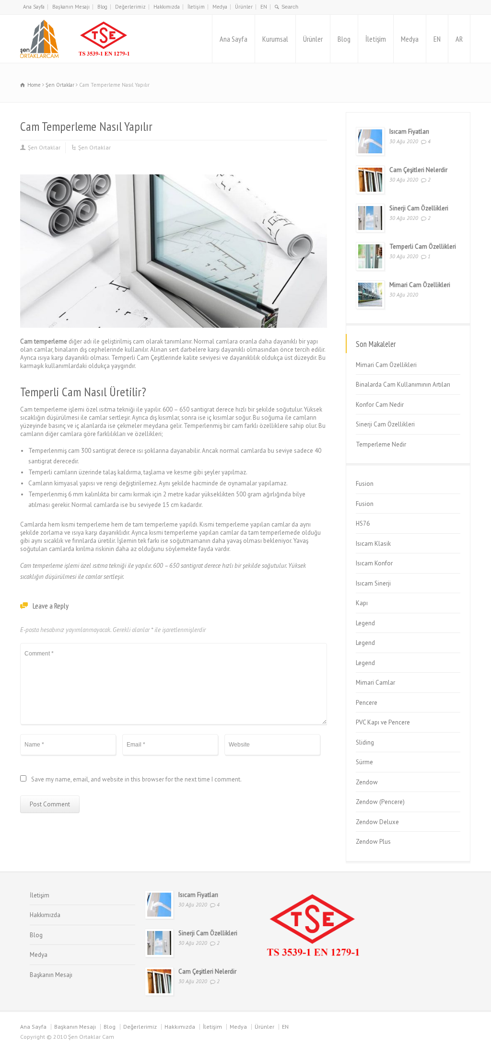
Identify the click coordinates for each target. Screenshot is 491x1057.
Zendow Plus (373, 842)
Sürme (364, 762)
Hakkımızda (166, 6)
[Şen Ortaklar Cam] (76, 39)
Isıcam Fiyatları (409, 131)
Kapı (362, 603)
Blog (102, 6)
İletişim (196, 6)
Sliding (365, 742)
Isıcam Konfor (374, 563)
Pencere (366, 703)
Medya (219, 6)
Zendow (367, 782)
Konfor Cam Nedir (380, 405)
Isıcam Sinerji (373, 583)
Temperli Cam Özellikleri (422, 246)
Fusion (365, 484)
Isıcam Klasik (373, 544)
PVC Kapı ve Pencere (383, 722)
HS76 (363, 523)
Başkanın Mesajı (71, 6)
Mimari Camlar (375, 682)
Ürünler (244, 6)
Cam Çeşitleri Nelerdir (418, 170)
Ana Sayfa (34, 6)
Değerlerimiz (130, 6)
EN (263, 6)
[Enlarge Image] (173, 174)
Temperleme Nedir (381, 444)
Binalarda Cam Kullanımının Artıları (403, 384)
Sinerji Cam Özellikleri (418, 208)
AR (459, 39)
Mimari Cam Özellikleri (419, 285)
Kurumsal (275, 39)
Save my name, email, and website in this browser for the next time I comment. (136, 779)
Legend (365, 623)
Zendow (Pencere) (380, 802)
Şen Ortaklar (44, 147)
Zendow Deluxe (377, 822)
